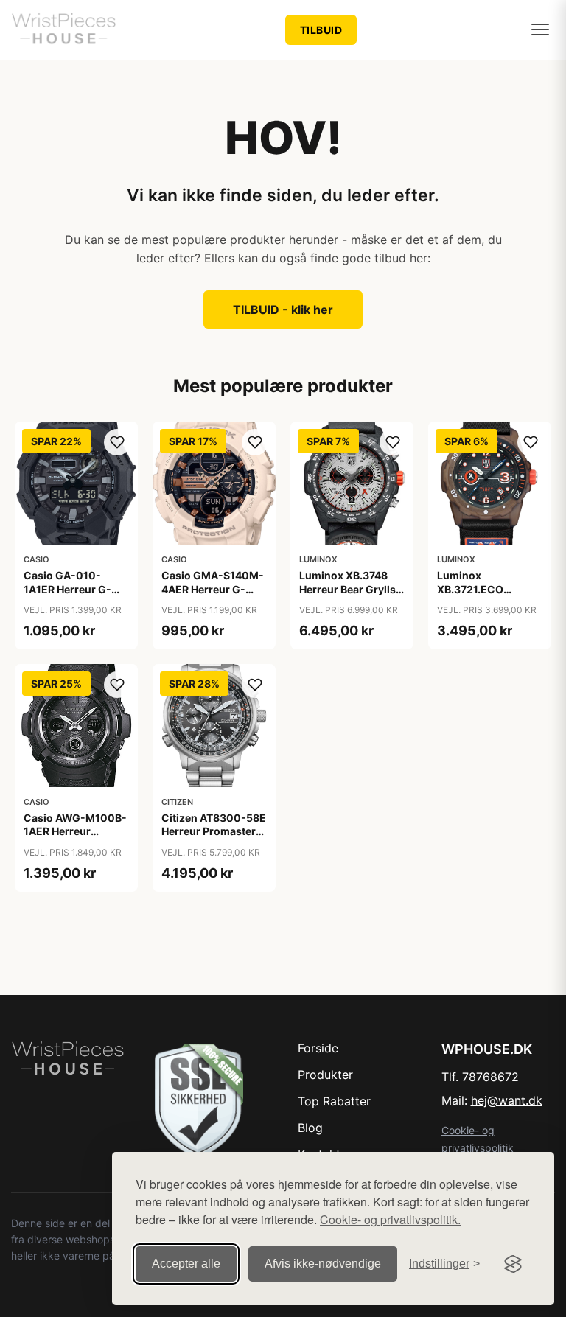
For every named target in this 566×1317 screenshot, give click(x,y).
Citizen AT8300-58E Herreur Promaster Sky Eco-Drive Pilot (213, 830)
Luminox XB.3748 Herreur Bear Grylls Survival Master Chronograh (347, 595)
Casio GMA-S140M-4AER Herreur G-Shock (212, 588)
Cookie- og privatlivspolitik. (390, 1219)
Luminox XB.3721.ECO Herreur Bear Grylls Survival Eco (485, 595)
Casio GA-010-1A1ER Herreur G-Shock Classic (67, 588)
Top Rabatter (334, 1101)
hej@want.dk (506, 1100)
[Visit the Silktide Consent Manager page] (513, 1264)
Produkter (325, 1074)
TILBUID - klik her (283, 309)
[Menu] (540, 29)
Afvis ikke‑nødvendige (323, 1263)
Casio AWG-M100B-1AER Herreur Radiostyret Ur (75, 830)
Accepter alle (186, 1263)
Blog (310, 1127)
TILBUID (321, 30)
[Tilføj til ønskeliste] (117, 442)
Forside (318, 1048)
